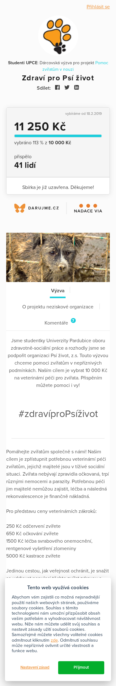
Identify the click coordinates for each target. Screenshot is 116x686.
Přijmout (81, 667)
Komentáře (59, 322)
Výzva (58, 291)
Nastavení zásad (34, 667)
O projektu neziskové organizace (57, 307)
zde (54, 640)
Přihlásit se (98, 7)
